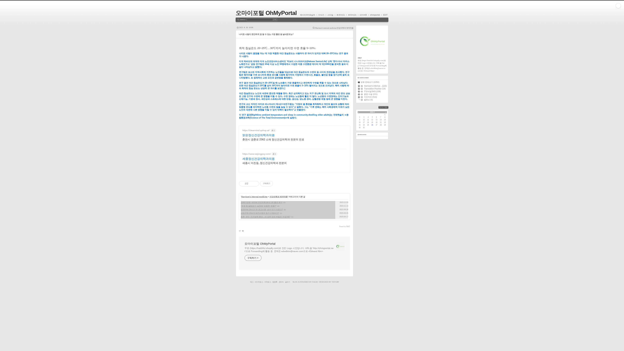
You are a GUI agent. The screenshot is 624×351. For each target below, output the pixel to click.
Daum (315, 282)
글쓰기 (287, 282)
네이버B (363, 15)
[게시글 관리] (255, 183)
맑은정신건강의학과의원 (258, 135)
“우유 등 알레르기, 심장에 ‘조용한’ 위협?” (258, 206)
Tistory (335, 282)
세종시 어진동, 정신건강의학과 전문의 (264, 163)
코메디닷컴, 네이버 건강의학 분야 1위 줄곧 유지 (261, 202)
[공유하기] (251, 183)
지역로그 (267, 282)
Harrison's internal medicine (254, 197)
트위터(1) (341, 15)
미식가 (321, 15)
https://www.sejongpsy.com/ (256, 154)
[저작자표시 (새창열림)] (274, 183)
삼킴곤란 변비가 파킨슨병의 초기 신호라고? (260, 213)
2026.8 (372, 112)
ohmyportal (375, 15)
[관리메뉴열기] (618, 5)
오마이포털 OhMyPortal (266, 13)
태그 (251, 282)
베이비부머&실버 (307, 15)
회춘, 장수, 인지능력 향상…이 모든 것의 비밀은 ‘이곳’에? (265, 217)
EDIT (385, 15)
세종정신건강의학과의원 (258, 158)
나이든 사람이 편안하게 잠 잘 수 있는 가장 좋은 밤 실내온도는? (266, 34)
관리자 (281, 282)
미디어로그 (259, 282)
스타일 (330, 15)
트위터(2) (352, 15)
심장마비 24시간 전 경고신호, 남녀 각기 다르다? (262, 209)
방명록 (274, 282)
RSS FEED (385, 107)
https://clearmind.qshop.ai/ (256, 130)
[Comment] (242, 231)
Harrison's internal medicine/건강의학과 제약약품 (334, 28)
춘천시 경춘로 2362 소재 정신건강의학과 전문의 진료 (273, 139)
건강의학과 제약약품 (279, 197)
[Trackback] (240, 231)
